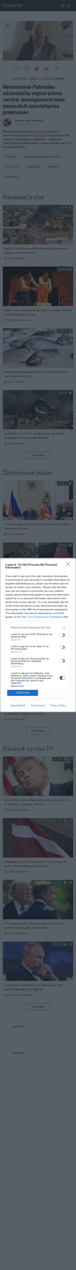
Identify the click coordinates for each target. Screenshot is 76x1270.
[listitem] (38, 627)
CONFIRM (22, 692)
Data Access (38, 705)
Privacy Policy (58, 705)
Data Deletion (18, 705)
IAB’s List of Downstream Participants (42, 616)
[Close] (69, 565)
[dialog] (38, 635)
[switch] (62, 635)
